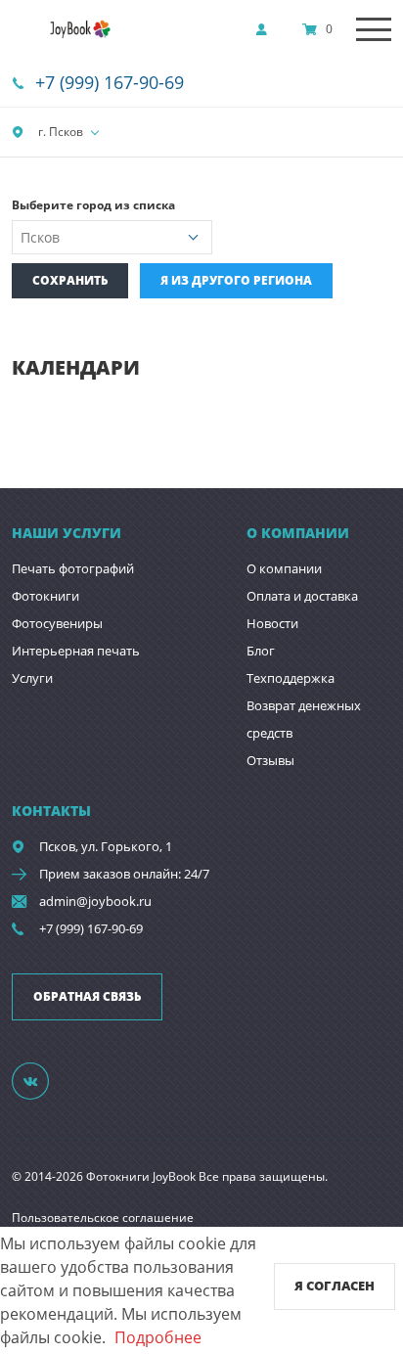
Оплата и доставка (302, 596)
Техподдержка (290, 678)
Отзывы (270, 760)
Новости (272, 623)
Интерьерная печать (76, 650)
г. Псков (59, 131)
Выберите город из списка (93, 205)
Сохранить (70, 280)
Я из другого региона (236, 280)
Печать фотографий (73, 568)
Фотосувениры (57, 623)
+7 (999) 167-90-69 (109, 82)
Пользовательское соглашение (103, 1217)
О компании (284, 568)
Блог (260, 650)
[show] (267, 29)
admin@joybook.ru (95, 901)
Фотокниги (45, 596)
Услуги (32, 678)
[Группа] (42, 1080)
